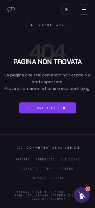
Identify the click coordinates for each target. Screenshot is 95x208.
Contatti (30, 168)
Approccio (45, 159)
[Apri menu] (84, 9)
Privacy (38, 178)
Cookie (57, 178)
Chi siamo (70, 159)
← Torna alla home (47, 108)
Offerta (22, 159)
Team (48, 168)
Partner (66, 168)
